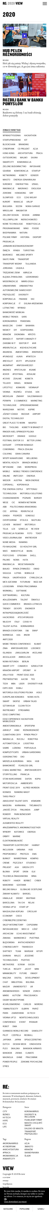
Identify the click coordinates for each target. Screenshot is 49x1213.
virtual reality (11, 818)
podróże (17, 515)
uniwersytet (20, 986)
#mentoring (22, 352)
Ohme (19, 1057)
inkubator (21, 210)
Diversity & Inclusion (30, 1115)
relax (31, 902)
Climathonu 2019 (12, 734)
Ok (5, 1199)
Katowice (19, 832)
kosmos (7, 792)
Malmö (23, 157)
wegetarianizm (26, 564)
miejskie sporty (24, 255)
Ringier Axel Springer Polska (18, 431)
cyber (38, 880)
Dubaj (19, 688)
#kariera (7, 352)
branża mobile (30, 462)
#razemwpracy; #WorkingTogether (21, 827)
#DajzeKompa (10, 599)
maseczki (8, 325)
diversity (23, 294)
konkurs (20, 387)
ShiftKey (7, 951)
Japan (18, 1039)
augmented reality (13, 823)
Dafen (28, 779)
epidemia (22, 555)
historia (24, 237)
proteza (24, 854)
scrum (21, 964)
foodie (35, 228)
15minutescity (10, 1009)
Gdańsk (7, 171)
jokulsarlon (22, 653)
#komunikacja (10, 1156)
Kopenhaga (23, 484)
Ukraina (21, 849)
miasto (6, 179)
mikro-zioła (27, 281)
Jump (36, 810)
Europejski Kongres (13, 697)
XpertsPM (29, 726)
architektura (25, 153)
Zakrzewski (18, 1013)
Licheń (6, 524)
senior (26, 991)
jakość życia (10, 810)
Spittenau (31, 489)
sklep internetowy (13, 925)
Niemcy (6, 330)
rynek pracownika (27, 586)
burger (38, 498)
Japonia (7, 1039)
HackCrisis (8, 617)
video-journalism (12, 538)
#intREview (31, 538)
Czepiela (16, 1035)
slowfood (8, 197)
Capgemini (32, 925)
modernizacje (10, 281)
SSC (33, 299)
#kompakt (8, 365)
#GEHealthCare (28, 348)
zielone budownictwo (14, 166)
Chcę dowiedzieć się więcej (15, 1201)
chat (5, 982)
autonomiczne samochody (17, 290)
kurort (6, 202)
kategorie (8, 1209)
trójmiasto (35, 805)
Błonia (6, 871)
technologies (10, 960)
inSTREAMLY (9, 710)
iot (25, 140)
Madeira (7, 805)
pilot (5, 1035)
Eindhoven (35, 1044)
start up (23, 907)
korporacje (9, 303)
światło (35, 599)
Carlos (27, 1004)
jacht (28, 969)
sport (16, 871)
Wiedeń (6, 480)
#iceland (37, 653)
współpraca (7, 1183)
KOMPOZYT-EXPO (11, 752)
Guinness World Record (15, 1031)
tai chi (21, 902)
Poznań (26, 498)
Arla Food (8, 675)
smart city (8, 666)
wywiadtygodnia (12, 135)
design (25, 215)
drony (19, 898)
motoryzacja (10, 783)
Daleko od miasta (33, 1128)
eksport (37, 237)
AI (35, 670)
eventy (5, 1180)
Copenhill (8, 484)
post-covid (8, 555)
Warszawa (8, 409)
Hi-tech (7, 1117)
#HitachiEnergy (26, 942)
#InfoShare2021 (25, 365)
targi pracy (9, 796)
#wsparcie (37, 352)
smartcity (8, 162)
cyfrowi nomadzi (24, 445)
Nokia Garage (33, 206)
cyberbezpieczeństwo (15, 920)
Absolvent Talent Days (15, 801)
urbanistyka (26, 286)
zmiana (6, 938)
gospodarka (26, 330)
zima (5, 648)
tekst (39, 533)
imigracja (8, 739)
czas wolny (30, 197)
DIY (15, 330)
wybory (7, 832)
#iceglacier (9, 657)
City (5, 1111)
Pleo (5, 1048)
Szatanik (21, 885)
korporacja (9, 299)
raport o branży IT (26, 339)
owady (33, 973)
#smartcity (9, 1159)
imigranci (23, 188)
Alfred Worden (31, 787)
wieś (5, 551)
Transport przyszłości (30, 1132)
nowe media (9, 542)
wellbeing (31, 458)
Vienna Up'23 (9, 1017)
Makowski (8, 885)
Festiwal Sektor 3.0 (13, 440)
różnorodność (31, 730)
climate (29, 1053)
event (22, 1022)
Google (32, 436)
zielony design (11, 215)
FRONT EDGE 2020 (25, 675)
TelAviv (7, 383)
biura (29, 551)
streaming (24, 710)
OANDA (6, 515)
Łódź (34, 929)
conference (9, 1022)
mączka (7, 978)
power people (10, 1062)
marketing (36, 401)
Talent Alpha (10, 626)
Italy (16, 622)
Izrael (35, 184)
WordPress (31, 467)
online (6, 476)
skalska (15, 1048)
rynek (16, 250)
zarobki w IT (9, 343)
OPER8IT (27, 670)
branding (24, 144)
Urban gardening (31, 752)
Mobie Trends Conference (17, 644)
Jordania (8, 268)
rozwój (18, 392)
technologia (10, 493)
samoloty (37, 1031)
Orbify (6, 836)
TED (33, 679)
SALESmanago (34, 396)
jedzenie (29, 956)
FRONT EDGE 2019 (11, 787)
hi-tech (31, 1013)
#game (32, 370)
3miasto (28, 1146)
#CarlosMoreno (11, 1004)
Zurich (36, 991)
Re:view (35, 529)
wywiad (22, 308)
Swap (35, 630)
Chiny (19, 325)
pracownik (31, 1057)
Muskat (17, 524)
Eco (5, 1124)
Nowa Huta (33, 697)
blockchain (9, 144)
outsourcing (10, 157)
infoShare (35, 166)
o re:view (6, 1177)
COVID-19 (27, 622)
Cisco (19, 916)
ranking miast (22, 792)
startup (36, 171)
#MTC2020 (8, 639)
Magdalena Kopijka (13, 911)
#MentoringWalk (12, 726)
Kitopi (39, 951)
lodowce (36, 648)
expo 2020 (8, 688)
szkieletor (37, 666)
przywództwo (10, 679)
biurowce (8, 255)
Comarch (23, 666)
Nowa (16, 560)
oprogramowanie (29, 405)
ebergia (31, 832)
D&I (27, 630)
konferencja (21, 171)
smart (6, 701)
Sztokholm (9, 706)
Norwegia (8, 635)
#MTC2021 (18, 476)
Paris (5, 1013)
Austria (18, 480)
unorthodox (19, 577)
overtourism (9, 520)
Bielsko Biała (10, 889)
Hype (5, 1120)
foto (29, 533)
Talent (24, 599)
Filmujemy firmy (33, 1120)
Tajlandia (30, 264)
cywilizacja (35, 577)
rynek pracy (30, 734)
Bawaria (30, 325)
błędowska (9, 942)
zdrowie (7, 193)
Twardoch (27, 947)
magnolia (8, 1057)
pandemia (25, 321)
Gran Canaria (22, 454)
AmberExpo (27, 783)
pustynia (34, 938)
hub (37, 761)
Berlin (25, 661)
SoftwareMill (10, 595)
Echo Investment (26, 933)
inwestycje (17, 551)
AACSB (24, 679)
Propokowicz (10, 854)
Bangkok (7, 1053)
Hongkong (20, 193)
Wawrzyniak (20, 858)
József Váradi (10, 414)
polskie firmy (10, 237)
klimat (37, 644)
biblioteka (16, 982)
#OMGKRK (36, 801)
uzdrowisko (32, 277)
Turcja (6, 969)
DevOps (18, 608)
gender (34, 175)
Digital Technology (13, 418)
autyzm (16, 995)
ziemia (18, 1053)
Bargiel (27, 894)
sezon (19, 206)
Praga (6, 577)
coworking (8, 449)
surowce (7, 184)
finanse (23, 299)
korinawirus (27, 626)
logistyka (28, 743)
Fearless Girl (26, 765)
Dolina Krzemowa (33, 303)
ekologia (36, 188)
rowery (7, 814)
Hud (31, 849)
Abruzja (27, 272)
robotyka (33, 739)
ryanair (33, 1022)
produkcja (8, 241)
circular (32, 911)
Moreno (38, 1004)
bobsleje (29, 573)
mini (37, 969)
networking (9, 175)
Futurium (25, 582)
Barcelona (8, 902)
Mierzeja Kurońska (13, 761)
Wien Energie (32, 480)
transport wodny (12, 264)
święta (6, 250)
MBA (13, 683)
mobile (6, 471)
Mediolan (8, 396)
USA (18, 635)
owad (36, 569)
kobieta (29, 378)
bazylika (36, 520)
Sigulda (7, 573)
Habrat (36, 845)
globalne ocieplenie (31, 889)
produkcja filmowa (13, 533)
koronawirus (10, 321)
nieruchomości (29, 219)
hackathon (30, 135)
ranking (23, 542)
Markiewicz (20, 938)
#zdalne (31, 374)
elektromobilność (13, 840)
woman (28, 383)
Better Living (34, 440)
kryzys (31, 334)
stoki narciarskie (12, 779)
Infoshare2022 (10, 929)
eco (19, 197)
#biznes (7, 370)
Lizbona (16, 748)
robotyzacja (33, 224)
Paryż (35, 1009)
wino (26, 228)
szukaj (41, 1209)
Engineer (30, 608)
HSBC (17, 730)
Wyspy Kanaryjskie (13, 458)
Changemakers (11, 498)
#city (19, 361)
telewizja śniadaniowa (15, 876)
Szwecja (23, 529)
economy (8, 916)
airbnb (36, 215)
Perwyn (7, 401)
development (32, 978)
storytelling (10, 774)
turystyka (28, 250)
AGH (17, 867)
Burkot (6, 858)
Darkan (7, 956)
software (21, 591)
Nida (29, 761)
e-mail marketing (12, 770)
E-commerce (20, 401)
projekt (7, 867)
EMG (34, 854)
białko (6, 569)
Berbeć (27, 880)
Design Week (19, 1044)
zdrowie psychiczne (31, 1062)
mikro (6, 995)
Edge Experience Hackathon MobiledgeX (18, 720)
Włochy (7, 622)
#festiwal (18, 374)
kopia (38, 779)
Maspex (32, 423)
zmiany (20, 396)
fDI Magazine (10, 546)
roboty (6, 880)
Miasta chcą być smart (33, 1124)
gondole (30, 515)
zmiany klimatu (11, 894)
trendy (6, 608)
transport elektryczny (15, 845)
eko (22, 757)
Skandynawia (31, 1152)
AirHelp (7, 730)
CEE (5, 511)
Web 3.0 (25, 929)
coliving (7, 454)
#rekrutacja (9, 348)
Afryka (13, 511)
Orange (21, 436)
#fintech (31, 356)
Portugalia (30, 748)
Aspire (31, 409)
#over (6, 374)
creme (6, 863)
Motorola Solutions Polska (18, 692)
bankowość (9, 765)
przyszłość (9, 294)
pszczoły (18, 863)
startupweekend (12, 140)
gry (31, 193)
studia (28, 392)
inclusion (8, 849)
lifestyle (8, 387)
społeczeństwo (32, 1039)
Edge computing (11, 714)
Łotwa (17, 573)
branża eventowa (12, 630)
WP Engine (8, 467)
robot (6, 1026)
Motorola (30, 524)
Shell (33, 555)
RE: (5, 3)
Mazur (6, 986)
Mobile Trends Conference (27, 471)
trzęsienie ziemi (11, 272)
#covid (6, 378)
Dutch (6, 1044)
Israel (17, 383)
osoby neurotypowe (13, 1000)
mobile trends (10, 317)
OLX (33, 871)
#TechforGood (25, 617)
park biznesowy (22, 814)
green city (28, 867)
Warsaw (28, 951)
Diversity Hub (35, 683)
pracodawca (31, 995)
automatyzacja (11, 743)
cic (13, 502)
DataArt (7, 445)
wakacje (18, 202)
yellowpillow (10, 219)
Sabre (6, 748)
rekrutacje (27, 511)
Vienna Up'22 (9, 907)
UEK (37, 392)
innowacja (9, 564)
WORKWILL (8, 591)
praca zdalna (25, 449)
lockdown (8, 586)
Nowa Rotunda (11, 661)
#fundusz (8, 356)
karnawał (20, 805)
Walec (17, 956)
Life (5, 1127)
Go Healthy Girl (28, 546)
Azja (35, 149)
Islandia (7, 653)
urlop (29, 202)
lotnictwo (8, 308)
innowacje (8, 188)
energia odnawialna (25, 179)
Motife (21, 409)
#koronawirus (10, 1143)
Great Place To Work (14, 423)
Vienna (6, 392)
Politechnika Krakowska (23, 507)
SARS (24, 317)
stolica (24, 520)
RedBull (28, 1035)
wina (33, 876)
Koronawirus (31, 1111)
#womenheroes (11, 991)
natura (23, 233)
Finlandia (25, 810)
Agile (39, 692)
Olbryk (25, 1009)
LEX (13, 529)
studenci (31, 863)
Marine (16, 836)
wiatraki (30, 898)
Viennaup (34, 387)
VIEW (19, 3)
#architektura (11, 1149)
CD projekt (24, 149)
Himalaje (8, 898)
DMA (15, 1026)
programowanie (11, 228)
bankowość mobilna (13, 312)
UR (31, 986)
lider (21, 683)
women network (27, 502)
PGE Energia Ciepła (13, 489)
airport (37, 414)
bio (4, 427)
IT (20, 303)
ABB (5, 507)
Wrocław (8, 210)
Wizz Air (37, 582)
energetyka (22, 184)
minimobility (9, 973)
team (18, 951)
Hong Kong (8, 153)
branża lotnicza (33, 604)
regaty (17, 969)
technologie (9, 405)
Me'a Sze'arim (10, 582)
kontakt (6, 1187)
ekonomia (19, 334)
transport (23, 259)
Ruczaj (20, 739)
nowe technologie (13, 224)
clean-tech (24, 706)
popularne (25, 1209)
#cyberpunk (9, 1146)
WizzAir (25, 414)
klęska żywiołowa (12, 277)
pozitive (25, 960)
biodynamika (9, 233)
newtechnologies (29, 1017)
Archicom (8, 933)
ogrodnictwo (10, 757)
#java (19, 356)
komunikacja (24, 162)
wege (5, 502)
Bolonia (30, 982)
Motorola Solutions (31, 493)
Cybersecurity (10, 947)
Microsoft (8, 436)
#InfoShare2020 (19, 648)
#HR (34, 343)
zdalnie (17, 378)
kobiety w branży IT (32, 427)
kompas (34, 858)
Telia (5, 529)
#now (27, 635)
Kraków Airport (11, 670)
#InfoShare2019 (33, 770)
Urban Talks (30, 701)
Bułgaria (7, 206)
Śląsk (27, 1156)
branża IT (8, 339)
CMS (19, 467)
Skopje (16, 701)
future (23, 973)
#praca (6, 1152)
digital (18, 978)
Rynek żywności (21, 569)
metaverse (8, 964)
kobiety (23, 175)
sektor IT (24, 343)
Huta (25, 560)
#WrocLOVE (25, 657)
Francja (24, 774)
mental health (11, 462)
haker (17, 880)
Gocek (31, 964)
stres (6, 1066)
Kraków (7, 334)
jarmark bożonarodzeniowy (18, 246)
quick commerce (11, 604)
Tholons (14, 427)
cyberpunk (8, 149)
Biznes (6, 1114)
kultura (25, 595)
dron (25, 871)
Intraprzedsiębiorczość (16, 613)
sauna (34, 157)
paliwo (6, 560)
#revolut (8, 361)
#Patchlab (20, 370)
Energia (31, 476)
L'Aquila (20, 268)
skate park (8, 259)
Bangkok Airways (32, 1048)
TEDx (5, 683)
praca (39, 153)
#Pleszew (30, 361)
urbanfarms (9, 286)
